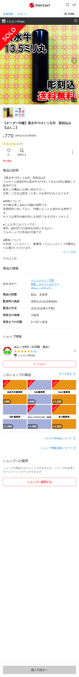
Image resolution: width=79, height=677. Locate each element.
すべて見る (65, 373)
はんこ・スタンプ (41, 287)
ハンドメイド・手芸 (42, 280)
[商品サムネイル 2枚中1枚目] (8, 112)
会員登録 (8, 14)
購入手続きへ (39, 670)
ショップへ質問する (39, 482)
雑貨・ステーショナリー (45, 284)
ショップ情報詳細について (56, 448)
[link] (67, 373)
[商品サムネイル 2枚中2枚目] (20, 112)
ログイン (23, 14)
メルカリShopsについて (58, 438)
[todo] (74, 5)
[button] (67, 5)
